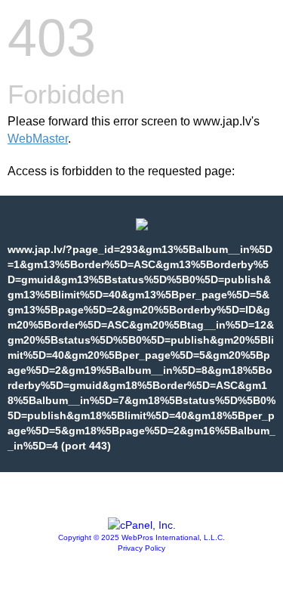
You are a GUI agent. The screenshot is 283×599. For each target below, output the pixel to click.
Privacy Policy (141, 548)
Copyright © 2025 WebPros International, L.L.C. (141, 537)
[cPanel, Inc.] (142, 525)
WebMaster (38, 138)
